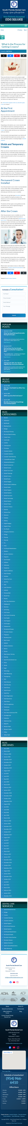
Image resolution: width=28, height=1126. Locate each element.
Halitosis (6, 562)
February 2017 (7, 854)
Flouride (6, 540)
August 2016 (7, 871)
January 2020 (7, 756)
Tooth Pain (6, 693)
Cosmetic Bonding (8, 917)
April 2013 (6, 884)
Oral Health (7, 618)
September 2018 (8, 801)
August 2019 (7, 770)
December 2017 (8, 826)
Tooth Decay (7, 687)
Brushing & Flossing (8, 431)
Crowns (6, 915)
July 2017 (6, 840)
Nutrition (6, 607)
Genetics (6, 551)
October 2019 (7, 765)
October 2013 (7, 879)
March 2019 (7, 784)
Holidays (6, 576)
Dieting (5, 520)
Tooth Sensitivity (8, 698)
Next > (25, 30)
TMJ (5, 679)
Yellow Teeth (7, 734)
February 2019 (7, 787)
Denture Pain (7, 512)
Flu (4, 543)
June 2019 (6, 776)
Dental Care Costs (8, 470)
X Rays (5, 732)
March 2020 (7, 751)
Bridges (6, 428)
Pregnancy (6, 634)
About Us (20, 1006)
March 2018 (7, 818)
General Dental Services (9, 909)
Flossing (6, 537)
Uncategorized (7, 715)
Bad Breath (6, 423)
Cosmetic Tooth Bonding (10, 456)
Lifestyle (6, 590)
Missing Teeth (7, 593)
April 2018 (6, 815)
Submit (14, 315)
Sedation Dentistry (8, 645)
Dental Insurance (8, 495)
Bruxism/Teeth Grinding (9, 434)
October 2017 (7, 832)
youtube (14, 982)
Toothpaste (6, 709)
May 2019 (6, 779)
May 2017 (6, 845)
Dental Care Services (7, 1009)
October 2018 (7, 798)
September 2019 (8, 768)
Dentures (6, 515)
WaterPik (6, 723)
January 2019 (7, 790)
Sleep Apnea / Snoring (9, 654)
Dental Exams (7, 479)
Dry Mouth (6, 529)
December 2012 (8, 896)
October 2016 (7, 865)
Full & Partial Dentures (9, 926)
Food (5, 545)
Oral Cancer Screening (9, 615)
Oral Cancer (7, 612)
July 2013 (6, 882)
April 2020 (6, 748)
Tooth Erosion (7, 690)
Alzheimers (6, 420)
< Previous (19, 30)
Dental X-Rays (7, 504)
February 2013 (7, 890)
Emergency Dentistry (9, 531)
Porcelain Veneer (22, 1114)
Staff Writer (9, 51)
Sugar (5, 668)
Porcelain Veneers (8, 632)
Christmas (6, 448)
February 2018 (7, 820)
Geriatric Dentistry (8, 554)
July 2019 (6, 773)
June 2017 (6, 843)
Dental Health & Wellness (10, 484)
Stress (5, 662)
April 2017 (6, 848)
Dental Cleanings (8, 473)
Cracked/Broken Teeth (9, 459)
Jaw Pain (6, 581)
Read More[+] (7, 342)
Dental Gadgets (7, 481)
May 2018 (6, 812)
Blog (20, 1011)
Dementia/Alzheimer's (9, 462)
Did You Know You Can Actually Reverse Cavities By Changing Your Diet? (13, 349)
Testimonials (20, 1009)
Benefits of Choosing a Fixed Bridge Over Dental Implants (13, 402)
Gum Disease (7, 559)
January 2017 (7, 857)
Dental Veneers (7, 501)
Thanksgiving (7, 676)
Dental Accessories (8, 465)
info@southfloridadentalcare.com (14, 977)
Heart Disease (7, 573)
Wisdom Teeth (7, 726)
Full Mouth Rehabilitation (10, 548)
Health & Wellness (8, 570)
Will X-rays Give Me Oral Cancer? (13, 395)
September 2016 (8, 868)
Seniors (5, 648)
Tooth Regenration (8, 696)
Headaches (6, 568)
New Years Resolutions (9, 601)
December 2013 (8, 876)
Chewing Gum (7, 445)
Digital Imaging (7, 523)
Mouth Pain (7, 595)
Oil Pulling (6, 609)
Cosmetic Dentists (13, 1114)
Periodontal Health (8, 934)
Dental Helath (7, 487)
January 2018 (7, 823)
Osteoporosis (7, 626)
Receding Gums (7, 637)
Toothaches (6, 707)
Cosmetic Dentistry (8, 453)
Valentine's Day (7, 721)
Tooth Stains (7, 701)
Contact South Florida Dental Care (7, 1016)
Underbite (6, 718)
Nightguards (7, 604)
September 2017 (8, 834)
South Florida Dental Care (13, 11)
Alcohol (6, 417)
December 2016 (8, 859)
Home (2, 30)
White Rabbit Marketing (16, 1123)
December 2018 (8, 793)
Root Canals (7, 640)
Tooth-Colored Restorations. (11, 945)
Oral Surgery (7, 623)
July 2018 (6, 807)
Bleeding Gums (7, 426)
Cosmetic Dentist (8, 451)
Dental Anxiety (7, 467)
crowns (2, 130)
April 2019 (6, 781)
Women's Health (8, 729)
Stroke (5, 665)
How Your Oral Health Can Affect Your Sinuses (14, 388)
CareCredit (6, 440)
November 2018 (8, 795)
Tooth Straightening (8, 704)
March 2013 (7, 887)
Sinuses (5, 651)
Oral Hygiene (7, 620)
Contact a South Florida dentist (15, 267)
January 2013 (7, 893)
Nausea (5, 598)
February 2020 (7, 754)
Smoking (6, 657)
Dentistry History (8, 506)
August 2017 (7, 837)
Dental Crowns (8, 278)
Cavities (6, 442)
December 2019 (8, 759)
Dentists (14, 278)
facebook (10, 982)
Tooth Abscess (7, 682)
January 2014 (7, 873)
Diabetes (6, 517)
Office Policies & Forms (7, 1012)
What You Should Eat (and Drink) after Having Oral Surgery (14, 333)
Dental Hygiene (7, 490)
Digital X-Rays (7, 526)
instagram (17, 982)
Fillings (5, 534)
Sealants (6, 643)
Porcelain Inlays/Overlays (10, 937)
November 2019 (8, 762)
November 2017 (8, 829)
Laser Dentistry (7, 587)
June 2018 (6, 809)
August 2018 (7, 804)
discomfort (18, 195)
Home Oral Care (8, 579)
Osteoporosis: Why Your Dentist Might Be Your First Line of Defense (13, 363)
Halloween (6, 565)
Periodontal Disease (9, 629)
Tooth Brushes (7, 684)
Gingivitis (6, 556)
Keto (5, 584)
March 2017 (7, 851)
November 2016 (8, 862)
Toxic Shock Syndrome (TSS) (10, 712)
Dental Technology (8, 498)
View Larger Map (6, 1071)
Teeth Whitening (8, 673)
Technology (6, 671)
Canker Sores (7, 437)
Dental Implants (8, 492)
